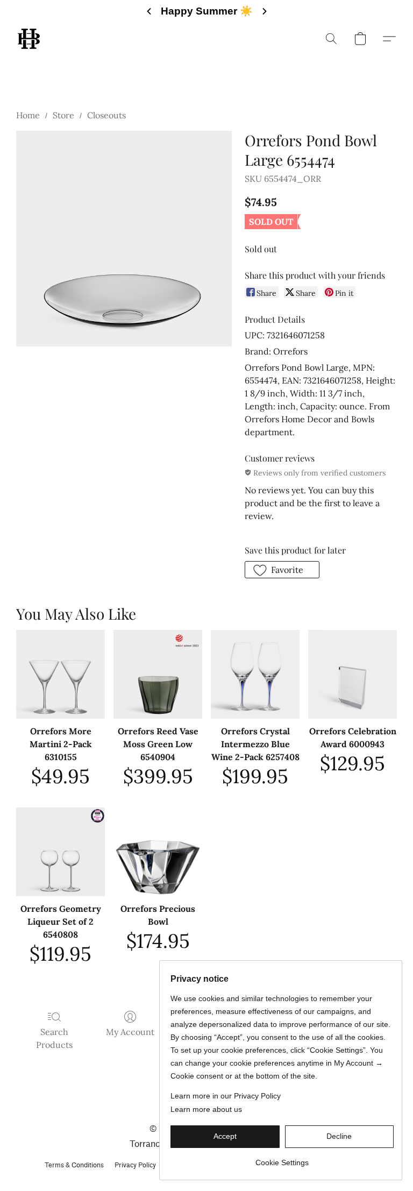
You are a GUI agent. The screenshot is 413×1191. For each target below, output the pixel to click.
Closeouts (106, 115)
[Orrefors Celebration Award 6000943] (352, 674)
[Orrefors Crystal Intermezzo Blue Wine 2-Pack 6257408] (255, 674)
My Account (130, 1031)
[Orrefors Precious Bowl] (157, 851)
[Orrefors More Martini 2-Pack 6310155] (60, 674)
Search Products (54, 1038)
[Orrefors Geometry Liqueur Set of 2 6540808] (60, 851)
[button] (28, 38)
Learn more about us (206, 1109)
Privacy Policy (135, 1165)
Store (63, 115)
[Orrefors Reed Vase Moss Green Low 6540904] (157, 674)
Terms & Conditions (74, 1165)
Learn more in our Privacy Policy (225, 1095)
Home (28, 115)
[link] (282, 1158)
